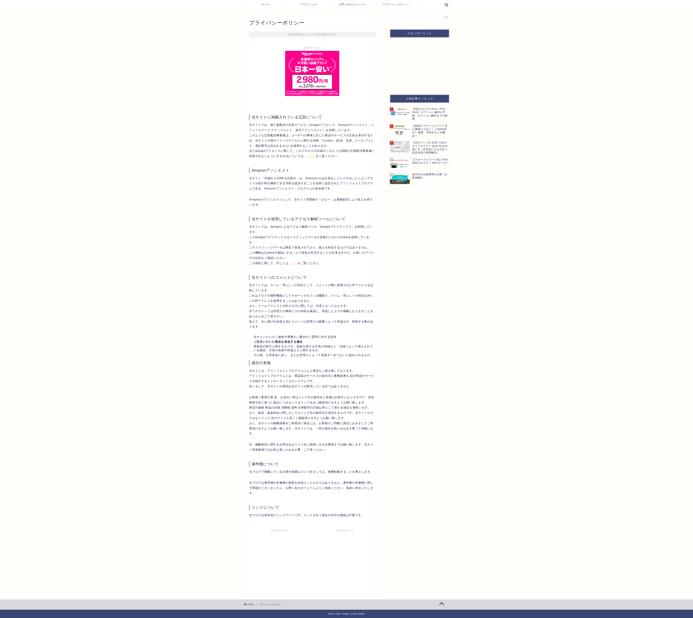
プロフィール (309, 4)
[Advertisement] (279, 559)
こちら (311, 156)
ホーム (265, 4)
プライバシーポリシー (395, 4)
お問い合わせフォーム (352, 4)
